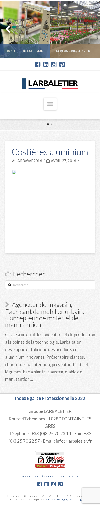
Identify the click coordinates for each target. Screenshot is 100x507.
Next (89, 29)
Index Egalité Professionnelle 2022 (50, 398)
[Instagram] (54, 64)
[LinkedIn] (46, 64)
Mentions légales (37, 476)
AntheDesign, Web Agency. (68, 499)
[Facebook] (38, 64)
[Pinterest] (62, 64)
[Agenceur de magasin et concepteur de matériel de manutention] (50, 82)
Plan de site (68, 476)
